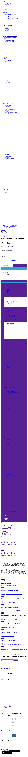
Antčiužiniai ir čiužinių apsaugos (10, 37)
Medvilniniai (9, 83)
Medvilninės (8, 5)
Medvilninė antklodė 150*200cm (9, 607)
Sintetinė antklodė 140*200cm (9, 640)
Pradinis (5, 515)
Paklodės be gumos (10, 41)
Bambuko (8, 8)
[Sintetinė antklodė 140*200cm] (7, 636)
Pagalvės (5, 12)
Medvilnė (8, 27)
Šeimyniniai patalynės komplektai (10, 225)
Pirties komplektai (10, 192)
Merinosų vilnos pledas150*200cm (10, 590)
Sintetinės (8, 6)
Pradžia (4, 531)
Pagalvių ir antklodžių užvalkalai (10, 36)
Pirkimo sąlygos (7, 703)
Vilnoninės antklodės (7, 534)
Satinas (7, 28)
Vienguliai (8, 60)
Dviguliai (8, 61)
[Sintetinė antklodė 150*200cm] (7, 627)
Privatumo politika (7, 706)
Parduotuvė (6, 517)
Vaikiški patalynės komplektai (12, 108)
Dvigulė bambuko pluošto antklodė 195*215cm (13, 615)
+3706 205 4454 (10, 246)
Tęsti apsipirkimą (8, 275)
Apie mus (6, 518)
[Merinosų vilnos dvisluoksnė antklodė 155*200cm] (11, 594)
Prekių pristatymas (7, 705)
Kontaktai (6, 519)
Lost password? (4, 243)
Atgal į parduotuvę (14, 750)
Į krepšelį (2, 550)
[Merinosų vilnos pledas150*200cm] (8, 585)
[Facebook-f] (14, 735)
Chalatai (5, 122)
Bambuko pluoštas (10, 32)
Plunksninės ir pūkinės (11, 14)
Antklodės (5, 1)
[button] (6, 250)
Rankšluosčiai (6, 80)
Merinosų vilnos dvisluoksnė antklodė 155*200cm (14, 598)
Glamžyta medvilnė (10, 31)
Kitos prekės (5, 189)
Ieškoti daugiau (6, 752)
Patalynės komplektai (7, 25)
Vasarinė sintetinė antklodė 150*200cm (11, 624)
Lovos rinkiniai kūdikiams (11, 109)
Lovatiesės (5, 57)
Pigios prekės (6, 154)
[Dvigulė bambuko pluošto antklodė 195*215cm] (11, 610)
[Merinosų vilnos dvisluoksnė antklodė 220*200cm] (11, 644)
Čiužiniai (8, 113)
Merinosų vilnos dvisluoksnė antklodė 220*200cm (14, 649)
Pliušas (7, 29)
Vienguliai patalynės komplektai (9, 227)
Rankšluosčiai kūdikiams (11, 112)
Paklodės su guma (10, 40)
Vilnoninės (8, 3)
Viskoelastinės (9, 20)
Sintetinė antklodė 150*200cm (9, 632)
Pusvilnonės (8, 4)
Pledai (4, 58)
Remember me (5, 242)
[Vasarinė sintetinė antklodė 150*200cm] (9, 619)
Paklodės (5, 38)
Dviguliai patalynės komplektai (9, 226)
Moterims (8, 123)
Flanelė (7, 30)
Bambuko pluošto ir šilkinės (12, 18)
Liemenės (8, 191)
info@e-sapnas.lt (7, 671)
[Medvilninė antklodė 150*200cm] (8, 602)
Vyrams (8, 125)
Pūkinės (8, 9)
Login (4, 236)
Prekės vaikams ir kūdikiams (9, 103)
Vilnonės (8, 16)
